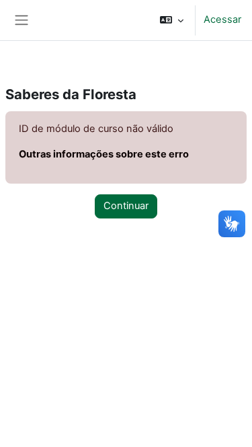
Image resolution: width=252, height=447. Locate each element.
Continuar (126, 206)
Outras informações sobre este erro (104, 154)
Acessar (222, 19)
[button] (171, 20)
